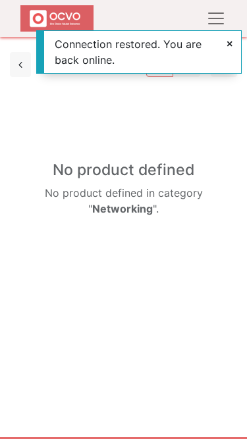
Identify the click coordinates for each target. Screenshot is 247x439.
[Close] (229, 43)
